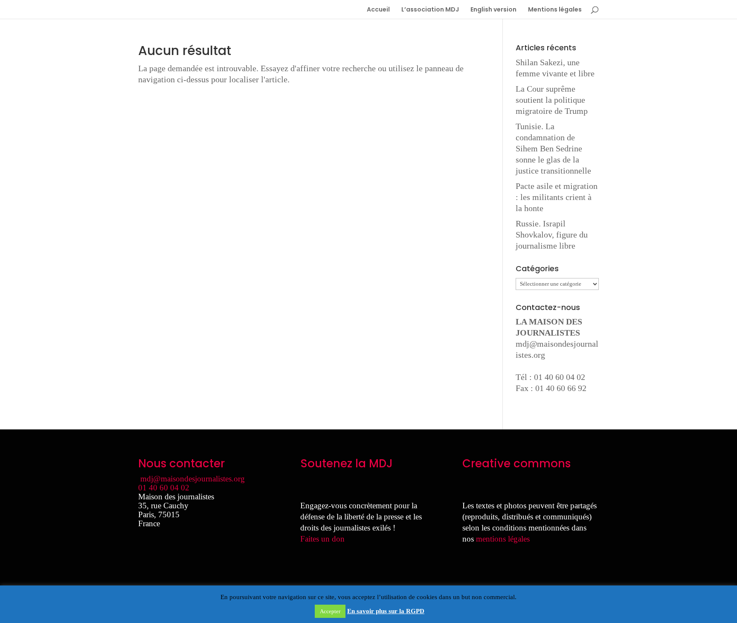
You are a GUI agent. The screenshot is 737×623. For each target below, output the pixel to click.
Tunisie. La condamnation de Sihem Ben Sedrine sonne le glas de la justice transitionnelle (553, 148)
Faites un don (322, 538)
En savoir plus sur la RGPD (385, 611)
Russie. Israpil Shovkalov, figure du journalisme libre (552, 234)
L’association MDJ (430, 10)
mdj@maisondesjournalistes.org (192, 478)
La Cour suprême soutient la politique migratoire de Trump (552, 100)
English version (493, 10)
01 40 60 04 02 (163, 487)
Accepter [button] (330, 611)
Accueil (378, 10)
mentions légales (503, 538)
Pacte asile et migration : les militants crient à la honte (557, 197)
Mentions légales (555, 10)
